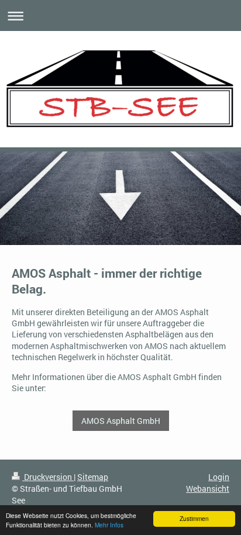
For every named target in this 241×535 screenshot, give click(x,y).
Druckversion (48, 476)
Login (218, 476)
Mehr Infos (109, 524)
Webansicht (207, 488)
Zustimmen (194, 518)
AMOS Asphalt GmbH (120, 420)
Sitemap (92, 476)
